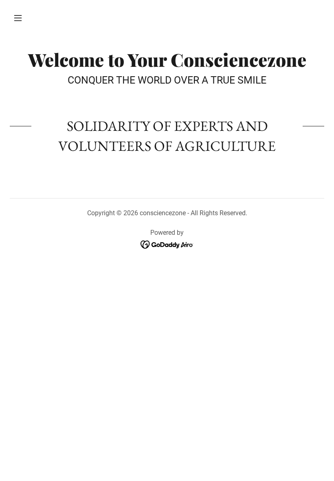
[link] (167, 64)
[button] (18, 18)
